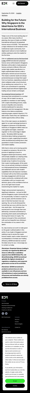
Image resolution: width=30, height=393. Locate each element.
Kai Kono (5, 15)
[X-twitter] (3, 313)
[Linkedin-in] (6, 313)
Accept (15, 381)
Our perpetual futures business (11, 94)
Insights (18, 13)
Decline (15, 385)
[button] (13, 3)
